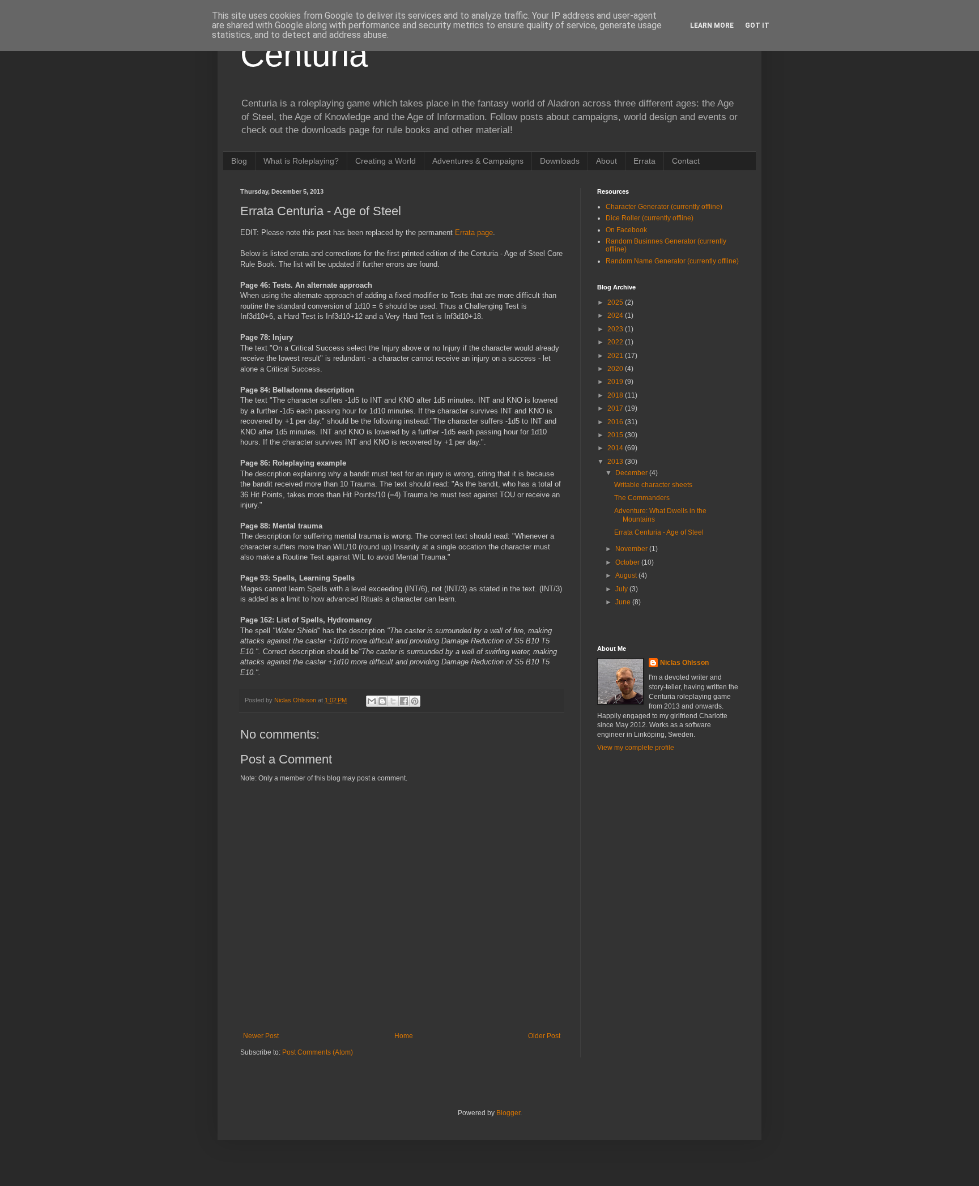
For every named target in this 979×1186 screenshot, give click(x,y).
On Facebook (626, 230)
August (627, 575)
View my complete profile (635, 748)
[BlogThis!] (382, 701)
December (632, 473)
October (628, 562)
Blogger (508, 1113)
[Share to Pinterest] (414, 701)
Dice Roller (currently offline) (649, 218)
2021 (616, 356)
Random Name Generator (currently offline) (672, 261)
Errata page (474, 232)
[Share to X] (393, 701)
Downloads (560, 160)
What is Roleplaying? (301, 160)
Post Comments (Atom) (317, 1052)
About (606, 160)
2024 (616, 315)
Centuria (304, 55)
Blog (239, 160)
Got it (757, 25)
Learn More (712, 25)
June (623, 602)
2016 (616, 422)
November (632, 549)
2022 (616, 342)
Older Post (544, 1036)
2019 (616, 382)
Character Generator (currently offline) (664, 207)
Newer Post (261, 1036)
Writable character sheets (653, 485)
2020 (616, 369)
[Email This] (371, 701)
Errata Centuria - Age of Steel (659, 532)
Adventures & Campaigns (477, 160)
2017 (616, 408)
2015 (616, 435)
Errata (644, 160)
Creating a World (385, 160)
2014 (616, 448)
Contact (686, 160)
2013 (616, 462)
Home (403, 1036)
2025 (616, 302)
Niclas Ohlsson (684, 663)
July (622, 589)
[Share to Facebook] (404, 701)
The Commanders (642, 498)
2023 (616, 329)
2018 (616, 395)
